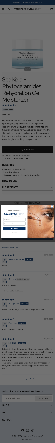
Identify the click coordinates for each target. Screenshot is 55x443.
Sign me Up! (14, 228)
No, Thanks (14, 232)
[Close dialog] (52, 206)
